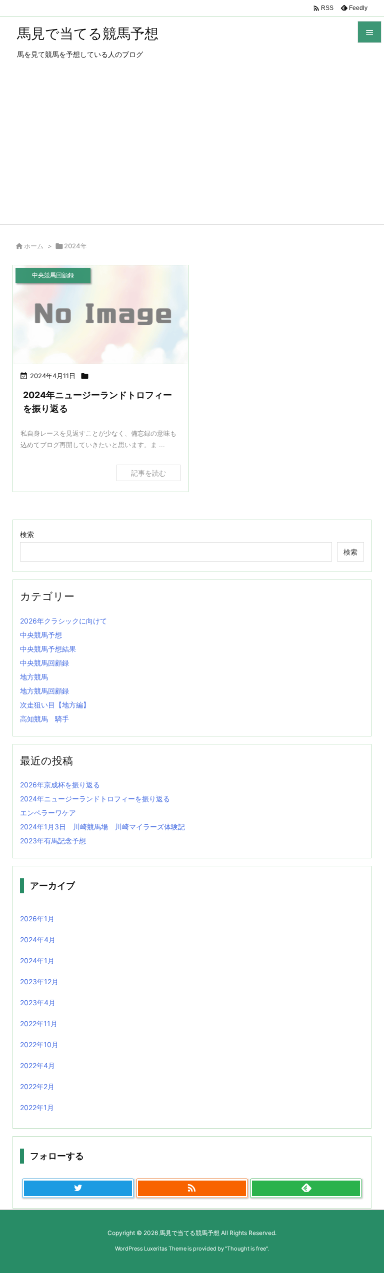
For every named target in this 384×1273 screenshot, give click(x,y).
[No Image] (100, 314)
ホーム (34, 246)
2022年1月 (37, 1107)
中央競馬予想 (41, 635)
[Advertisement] (192, 149)
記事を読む (148, 473)
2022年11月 (39, 1023)
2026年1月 (37, 918)
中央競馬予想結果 (48, 648)
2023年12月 (39, 981)
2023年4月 (38, 1002)
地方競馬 (34, 676)
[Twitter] (78, 1188)
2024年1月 (37, 960)
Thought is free (246, 1248)
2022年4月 (37, 1065)
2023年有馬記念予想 (53, 840)
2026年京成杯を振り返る (60, 784)
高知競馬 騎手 (44, 718)
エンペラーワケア (48, 812)
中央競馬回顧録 (44, 662)
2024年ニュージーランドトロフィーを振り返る (95, 798)
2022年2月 (37, 1086)
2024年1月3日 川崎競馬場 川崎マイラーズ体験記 (102, 826)
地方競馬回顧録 (44, 690)
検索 (27, 534)
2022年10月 (39, 1044)
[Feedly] (306, 1188)
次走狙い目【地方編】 (55, 704)
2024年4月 (38, 939)
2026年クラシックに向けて (63, 621)
